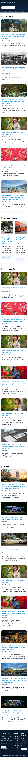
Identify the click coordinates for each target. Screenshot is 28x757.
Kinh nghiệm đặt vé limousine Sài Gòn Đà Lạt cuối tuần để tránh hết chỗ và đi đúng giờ (13, 69)
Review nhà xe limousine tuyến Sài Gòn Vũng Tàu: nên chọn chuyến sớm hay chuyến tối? (13, 36)
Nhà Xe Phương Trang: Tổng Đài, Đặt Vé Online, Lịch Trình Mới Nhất (21, 239)
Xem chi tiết (6, 258)
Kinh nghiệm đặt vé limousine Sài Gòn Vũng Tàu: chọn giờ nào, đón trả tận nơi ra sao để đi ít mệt (14, 680)
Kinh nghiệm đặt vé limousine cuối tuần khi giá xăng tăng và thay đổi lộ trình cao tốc (13, 101)
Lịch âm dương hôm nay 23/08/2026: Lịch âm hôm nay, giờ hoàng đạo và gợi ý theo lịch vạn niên (13, 383)
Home (18, 736)
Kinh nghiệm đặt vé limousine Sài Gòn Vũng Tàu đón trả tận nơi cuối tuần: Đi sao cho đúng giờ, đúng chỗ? (13, 486)
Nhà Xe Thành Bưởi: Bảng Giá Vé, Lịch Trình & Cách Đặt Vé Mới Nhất (7, 239)
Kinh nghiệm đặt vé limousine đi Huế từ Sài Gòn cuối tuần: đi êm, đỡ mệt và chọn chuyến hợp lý (13, 647)
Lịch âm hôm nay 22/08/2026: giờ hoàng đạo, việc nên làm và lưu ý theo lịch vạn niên (13, 446)
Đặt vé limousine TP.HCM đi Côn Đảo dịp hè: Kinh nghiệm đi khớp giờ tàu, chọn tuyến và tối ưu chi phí (13, 197)
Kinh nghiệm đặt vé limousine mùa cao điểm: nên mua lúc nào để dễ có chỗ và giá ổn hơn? (13, 550)
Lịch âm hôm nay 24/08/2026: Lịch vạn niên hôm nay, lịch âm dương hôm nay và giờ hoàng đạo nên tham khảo (13, 165)
